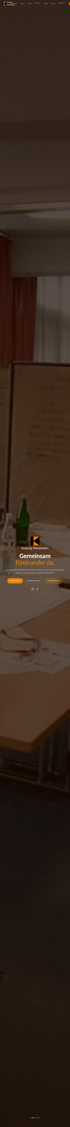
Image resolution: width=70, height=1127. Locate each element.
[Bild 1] (30, 1117)
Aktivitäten (14, 3)
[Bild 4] (36, 1117)
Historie (53, 3)
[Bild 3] (33, 1117)
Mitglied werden (15, 580)
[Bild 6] (39, 1117)
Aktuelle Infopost (55, 581)
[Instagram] (32, 589)
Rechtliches (61, 3)
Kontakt (46, 3)
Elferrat (37, 3)
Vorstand (30, 3)
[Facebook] (37, 589)
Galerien (22, 3)
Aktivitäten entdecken (33, 581)
